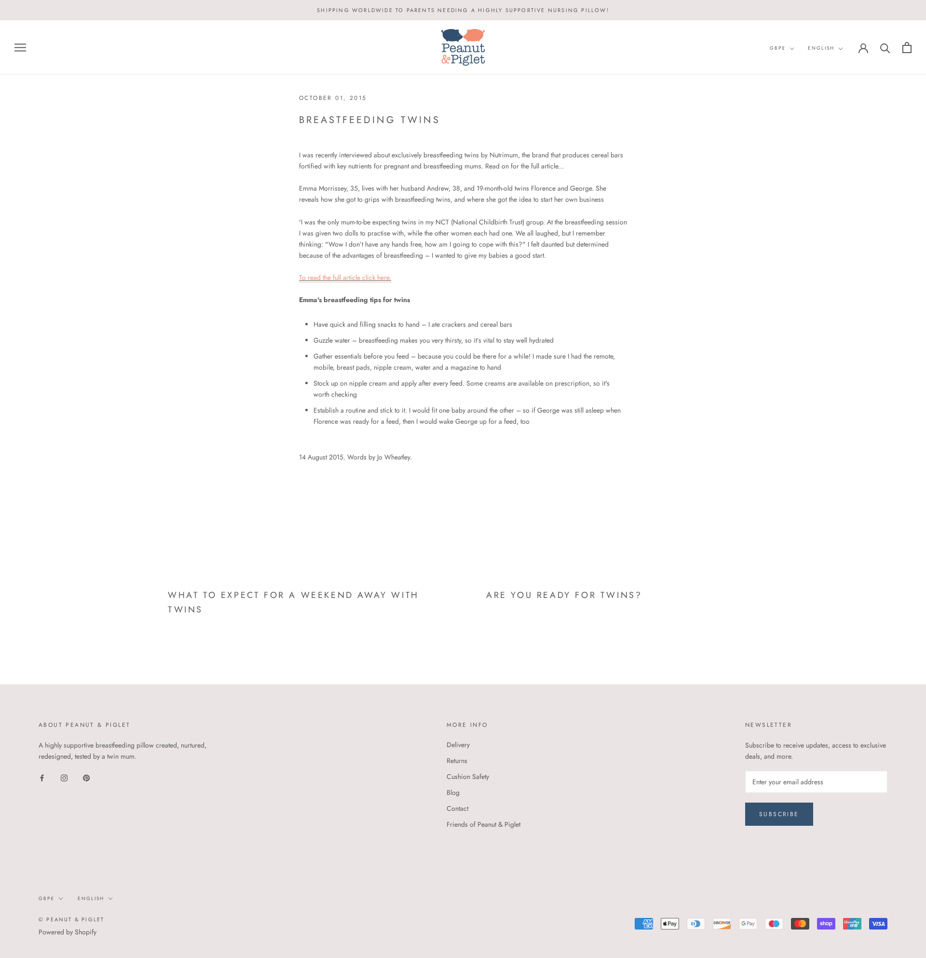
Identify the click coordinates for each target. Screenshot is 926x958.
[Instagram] (64, 777)
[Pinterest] (86, 777)
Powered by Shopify (67, 932)
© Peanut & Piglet (71, 919)
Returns (457, 760)
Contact (457, 808)
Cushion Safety (468, 776)
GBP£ (778, 48)
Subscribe (779, 814)
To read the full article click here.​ (345, 277)
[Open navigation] (20, 47)
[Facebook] (42, 777)
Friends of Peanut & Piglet (483, 824)
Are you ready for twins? (564, 595)
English (821, 48)
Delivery (458, 745)
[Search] (885, 47)
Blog (453, 792)
